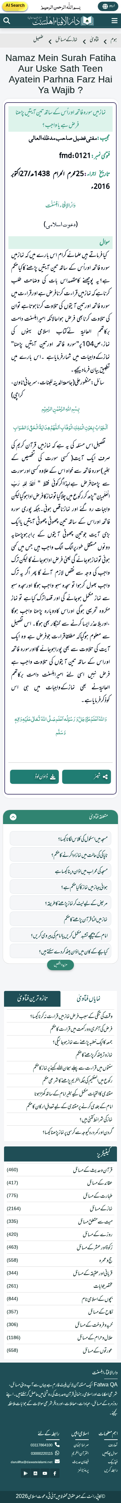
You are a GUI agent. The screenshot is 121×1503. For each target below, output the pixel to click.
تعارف (113, 1445)
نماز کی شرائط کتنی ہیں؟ (96, 1120)
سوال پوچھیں (110, 1454)
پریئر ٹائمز (83, 1470)
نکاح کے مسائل (100, 1312)
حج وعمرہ (106, 1261)
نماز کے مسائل (66, 40)
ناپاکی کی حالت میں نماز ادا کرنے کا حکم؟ (79, 856)
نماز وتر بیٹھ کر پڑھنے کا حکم (94, 1055)
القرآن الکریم (80, 1454)
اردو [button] (112, 6)
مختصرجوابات (103, 1286)
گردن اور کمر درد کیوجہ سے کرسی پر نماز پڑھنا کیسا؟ (77, 1133)
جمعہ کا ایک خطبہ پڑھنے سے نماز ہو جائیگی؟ (82, 1043)
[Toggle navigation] (114, 21)
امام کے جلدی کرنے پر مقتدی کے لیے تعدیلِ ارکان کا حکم (69, 1107)
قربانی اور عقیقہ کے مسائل (93, 1274)
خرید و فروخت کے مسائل (94, 1325)
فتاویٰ (94, 40)
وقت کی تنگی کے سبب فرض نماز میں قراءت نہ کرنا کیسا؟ (71, 1017)
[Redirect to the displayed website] (6, 21)
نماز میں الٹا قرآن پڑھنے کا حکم (86, 920)
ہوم (114, 40)
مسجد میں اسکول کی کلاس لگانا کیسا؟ (83, 839)
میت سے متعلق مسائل (95, 1222)
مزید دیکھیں (60, 965)
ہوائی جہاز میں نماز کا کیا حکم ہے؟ (84, 888)
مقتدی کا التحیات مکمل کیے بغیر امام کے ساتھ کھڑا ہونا (73, 1094)
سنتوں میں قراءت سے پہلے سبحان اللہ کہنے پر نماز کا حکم (73, 1068)
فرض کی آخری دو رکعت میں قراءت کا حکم (81, 1029)
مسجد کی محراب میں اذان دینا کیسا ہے (81, 872)
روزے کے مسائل (98, 1235)
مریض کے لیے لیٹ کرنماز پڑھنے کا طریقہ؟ (76, 904)
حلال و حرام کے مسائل (95, 1338)
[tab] (89, 999)
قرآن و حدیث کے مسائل (93, 1171)
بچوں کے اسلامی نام (97, 1300)
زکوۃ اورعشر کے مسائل (95, 1248)
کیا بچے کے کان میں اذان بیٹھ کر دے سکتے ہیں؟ (73, 952)
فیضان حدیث (80, 1462)
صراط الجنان (81, 1445)
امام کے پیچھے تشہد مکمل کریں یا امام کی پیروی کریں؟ (69, 936)
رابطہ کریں (111, 1470)
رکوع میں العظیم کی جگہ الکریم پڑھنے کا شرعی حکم (77, 1081)
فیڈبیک (113, 1462)
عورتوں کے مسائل (98, 1351)
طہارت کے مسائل (98, 1196)
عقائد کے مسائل (100, 1183)
